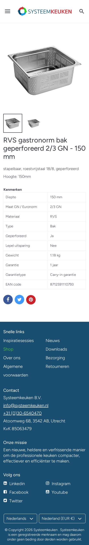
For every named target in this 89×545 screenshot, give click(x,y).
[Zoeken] (81, 11)
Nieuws (53, 340)
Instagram (61, 483)
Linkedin (17, 483)
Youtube (60, 492)
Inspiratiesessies (18, 340)
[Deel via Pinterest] (31, 300)
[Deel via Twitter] (19, 299)
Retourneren (57, 366)
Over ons (11, 357)
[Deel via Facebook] (8, 299)
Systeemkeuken (45, 530)
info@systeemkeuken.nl (25, 405)
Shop (8, 349)
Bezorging (55, 357)
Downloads (56, 349)
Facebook (18, 492)
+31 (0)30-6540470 (22, 413)
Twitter (15, 500)
